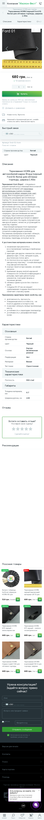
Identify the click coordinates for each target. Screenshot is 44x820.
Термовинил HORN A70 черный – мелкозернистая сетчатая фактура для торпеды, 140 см (10, 630)
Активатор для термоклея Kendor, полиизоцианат (31, 474)
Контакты (6, 754)
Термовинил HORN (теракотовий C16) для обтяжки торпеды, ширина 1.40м (11, 665)
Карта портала (8, 769)
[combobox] (7, 134)
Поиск (5, 762)
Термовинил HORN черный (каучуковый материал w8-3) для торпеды (32, 593)
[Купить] (18, 517)
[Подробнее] (18, 481)
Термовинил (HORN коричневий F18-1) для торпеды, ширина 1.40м (32, 665)
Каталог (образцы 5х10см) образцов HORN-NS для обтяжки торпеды (9, 593)
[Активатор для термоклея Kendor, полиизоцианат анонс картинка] (33, 460)
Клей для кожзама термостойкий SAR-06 (11, 473)
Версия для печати (10, 746)
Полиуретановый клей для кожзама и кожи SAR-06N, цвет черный (33, 545)
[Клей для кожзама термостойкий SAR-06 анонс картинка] (11, 460)
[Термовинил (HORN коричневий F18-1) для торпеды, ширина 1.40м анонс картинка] (33, 650)
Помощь (6, 777)
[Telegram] (6, 795)
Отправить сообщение (22, 729)
